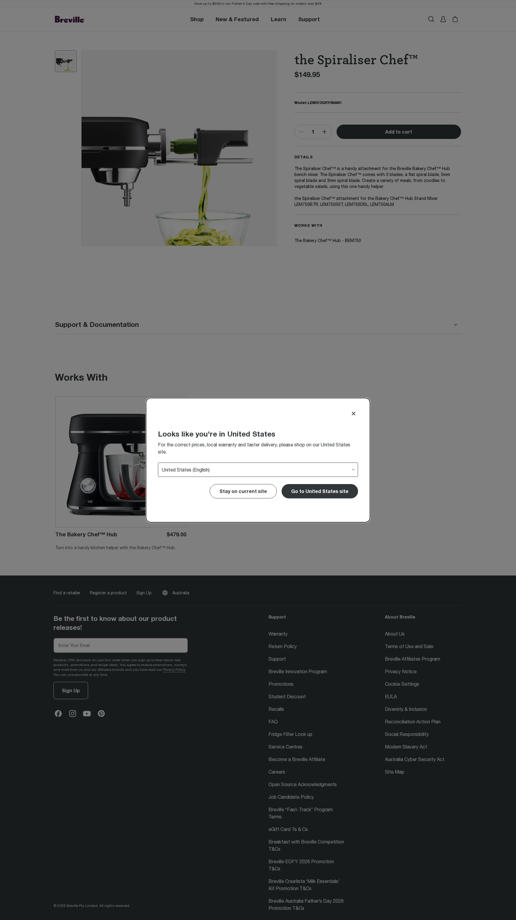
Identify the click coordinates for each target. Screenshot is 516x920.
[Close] (353, 413)
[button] (320, 491)
